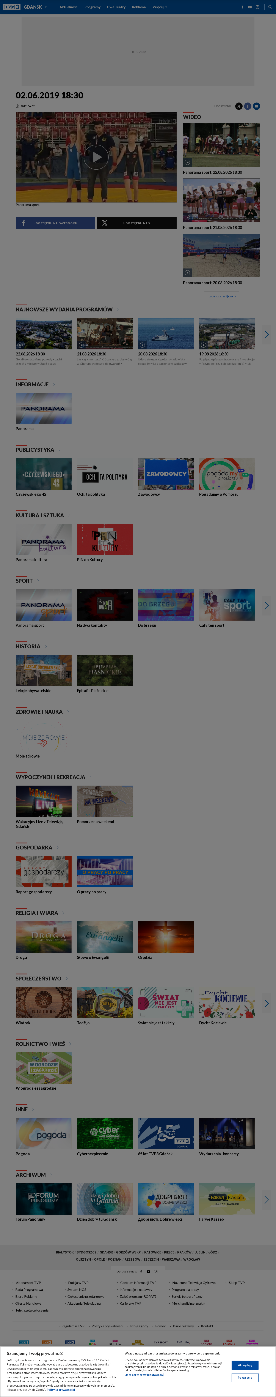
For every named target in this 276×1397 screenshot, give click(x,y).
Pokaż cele (245, 1377)
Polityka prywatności (61, 1389)
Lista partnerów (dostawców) (144, 1374)
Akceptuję (245, 1365)
